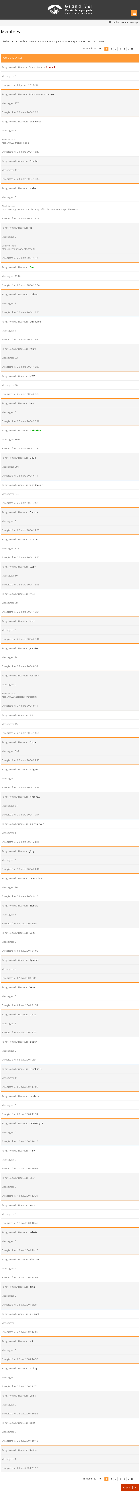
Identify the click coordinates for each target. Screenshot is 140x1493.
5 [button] (124, 48)
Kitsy (32, 1150)
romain (50, 94)
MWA (32, 376)
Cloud (33, 457)
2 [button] (111, 48)
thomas (34, 905)
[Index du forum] (70, 9)
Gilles (33, 1395)
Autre (101, 41)
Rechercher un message (125, 22)
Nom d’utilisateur (12, 57)
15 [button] (132, 48)
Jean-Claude (36, 485)
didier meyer (37, 824)
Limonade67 (36, 878)
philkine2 (35, 1314)
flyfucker (34, 960)
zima (32, 1286)
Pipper (33, 742)
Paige (33, 348)
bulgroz (34, 769)
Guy (32, 267)
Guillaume (35, 321)
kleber (33, 1041)
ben (32, 403)
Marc (32, 621)
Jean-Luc (34, 648)
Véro (32, 987)
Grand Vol (35, 121)
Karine (33, 1450)
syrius (33, 1205)
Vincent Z (35, 796)
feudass (34, 1096)
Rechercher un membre (15, 41)
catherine (35, 430)
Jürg (32, 851)
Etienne (34, 512)
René (32, 1422)
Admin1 (50, 67)
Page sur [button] (100, 49)
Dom (32, 932)
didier (33, 715)
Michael (34, 294)
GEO (32, 1177)
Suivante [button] (137, 49)
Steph (33, 566)
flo (31, 227)
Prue (32, 593)
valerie (33, 1232)
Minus (33, 1014)
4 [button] (120, 48)
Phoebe (34, 161)
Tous (31, 41)
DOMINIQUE (36, 1123)
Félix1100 (35, 1259)
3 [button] (115, 48)
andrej (33, 1368)
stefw (33, 188)
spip (32, 1341)
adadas (34, 539)
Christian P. (36, 1069)
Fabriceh (34, 675)
